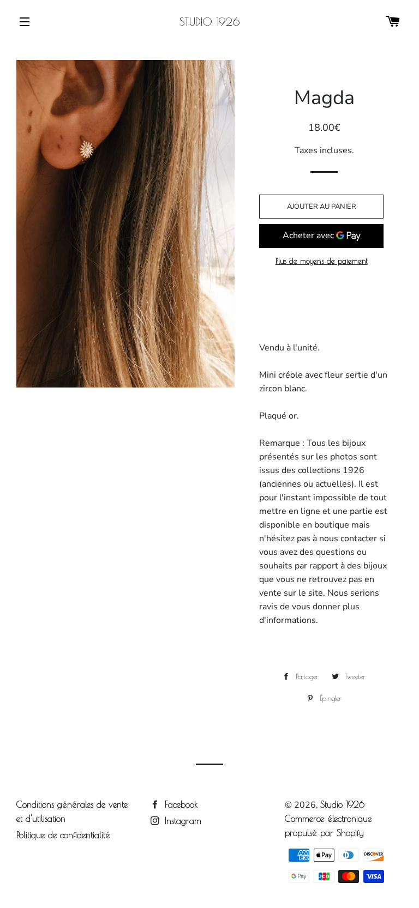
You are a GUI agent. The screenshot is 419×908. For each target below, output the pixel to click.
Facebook (179, 804)
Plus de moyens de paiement (322, 261)
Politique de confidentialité (63, 835)
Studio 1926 (209, 21)
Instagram (181, 821)
